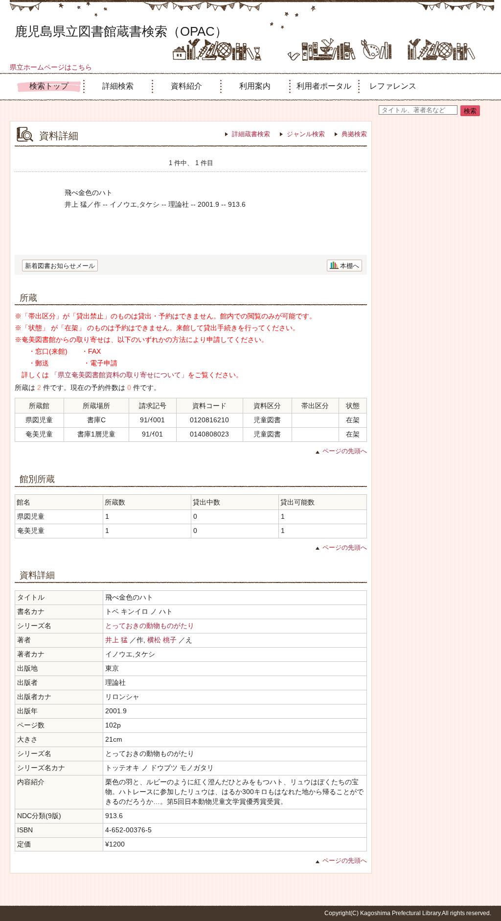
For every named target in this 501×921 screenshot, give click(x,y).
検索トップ (48, 86)
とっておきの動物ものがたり (149, 626)
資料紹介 (186, 86)
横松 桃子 (162, 640)
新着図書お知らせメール (60, 265)
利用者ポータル (323, 86)
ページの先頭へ (344, 451)
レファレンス (392, 86)
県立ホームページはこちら (51, 67)
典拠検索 (354, 134)
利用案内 (255, 86)
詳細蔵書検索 (251, 134)
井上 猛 (116, 640)
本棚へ (349, 265)
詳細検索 (118, 86)
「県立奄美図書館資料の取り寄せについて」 (119, 375)
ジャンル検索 (306, 134)
